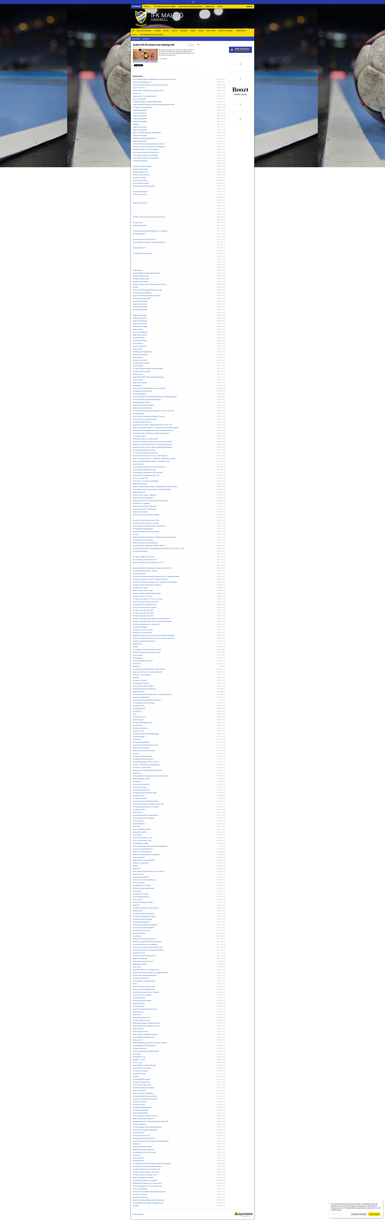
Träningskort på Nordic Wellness (142, 107)
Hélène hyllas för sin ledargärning (142, 408)
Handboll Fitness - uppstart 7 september (144, 495)
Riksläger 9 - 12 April (139, 1059)
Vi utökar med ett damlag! (140, 1071)
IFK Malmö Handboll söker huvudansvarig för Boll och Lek (149, 284)
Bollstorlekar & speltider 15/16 (141, 1017)
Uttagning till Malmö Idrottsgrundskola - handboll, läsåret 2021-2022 (152, 568)
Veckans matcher (138, 329)
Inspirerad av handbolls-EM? (141, 697)
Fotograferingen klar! (139, 823)
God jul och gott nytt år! (139, 113)
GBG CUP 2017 (137, 773)
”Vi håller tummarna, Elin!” (140, 1048)
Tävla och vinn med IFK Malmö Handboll (144, 955)
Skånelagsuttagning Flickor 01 (141, 922)
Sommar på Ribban (138, 1158)
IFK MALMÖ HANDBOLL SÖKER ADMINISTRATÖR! (147, 102)
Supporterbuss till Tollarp (140, 301)
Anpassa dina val (336, 1214)
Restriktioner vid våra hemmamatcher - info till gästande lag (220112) (152, 444)
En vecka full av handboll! (140, 360)
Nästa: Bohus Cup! (138, 720)
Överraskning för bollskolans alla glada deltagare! (147, 1166)
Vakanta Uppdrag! (138, 1028)
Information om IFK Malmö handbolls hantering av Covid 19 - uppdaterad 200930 (156, 576)
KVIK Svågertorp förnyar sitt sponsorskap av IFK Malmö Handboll (152, 489)
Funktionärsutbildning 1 (139, 394)
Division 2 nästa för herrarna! (141, 183)
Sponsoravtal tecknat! (139, 933)
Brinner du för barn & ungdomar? (142, 995)
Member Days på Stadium (140, 169)
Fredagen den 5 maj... (139, 795)
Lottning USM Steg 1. (139, 1132)
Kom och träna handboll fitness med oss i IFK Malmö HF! (149, 467)
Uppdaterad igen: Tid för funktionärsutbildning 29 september (150, 1121)
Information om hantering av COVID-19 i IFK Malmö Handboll (150, 579)
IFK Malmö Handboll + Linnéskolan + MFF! (145, 1175)
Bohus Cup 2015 (137, 1040)
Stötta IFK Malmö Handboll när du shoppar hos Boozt (148, 90)
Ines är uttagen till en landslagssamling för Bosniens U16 (149, 526)
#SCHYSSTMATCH (138, 464)
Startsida (137, 6)
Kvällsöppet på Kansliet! (140, 964)
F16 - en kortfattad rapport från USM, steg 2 (145, 453)
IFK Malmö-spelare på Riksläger (142, 293)
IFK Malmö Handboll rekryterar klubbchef (145, 138)
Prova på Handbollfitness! (140, 332)
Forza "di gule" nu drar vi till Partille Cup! (144, 880)
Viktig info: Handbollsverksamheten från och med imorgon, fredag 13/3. (153, 638)
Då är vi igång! (137, 1054)
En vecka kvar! (137, 663)
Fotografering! (137, 936)
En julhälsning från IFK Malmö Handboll (144, 450)
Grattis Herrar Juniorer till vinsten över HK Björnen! (147, 941)
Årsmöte (135, 287)
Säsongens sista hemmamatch (142, 298)
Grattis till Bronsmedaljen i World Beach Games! (146, 652)
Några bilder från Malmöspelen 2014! (143, 1149)
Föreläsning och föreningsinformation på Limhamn (147, 770)
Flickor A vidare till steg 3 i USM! (142, 840)
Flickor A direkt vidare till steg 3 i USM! (144, 986)
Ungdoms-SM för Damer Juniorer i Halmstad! (146, 992)
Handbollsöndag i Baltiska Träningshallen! (145, 925)
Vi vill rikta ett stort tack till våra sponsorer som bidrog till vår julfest (152, 694)
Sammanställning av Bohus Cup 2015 (143, 1037)
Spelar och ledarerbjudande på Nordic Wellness (147, 295)
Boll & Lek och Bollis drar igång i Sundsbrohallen (147, 132)
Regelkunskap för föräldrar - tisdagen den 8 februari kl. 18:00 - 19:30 (152, 425)
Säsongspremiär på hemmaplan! (142, 1107)
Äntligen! (135, 866)
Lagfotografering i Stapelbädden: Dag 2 (144, 470)
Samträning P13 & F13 (139, 248)
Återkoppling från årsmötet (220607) (143, 405)
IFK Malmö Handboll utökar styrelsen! (143, 1087)
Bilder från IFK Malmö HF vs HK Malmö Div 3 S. (146, 970)
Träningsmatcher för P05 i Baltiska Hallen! (145, 793)
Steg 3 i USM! (137, 967)
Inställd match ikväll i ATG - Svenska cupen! (145, 439)
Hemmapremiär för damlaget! (141, 363)
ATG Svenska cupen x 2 (139, 436)
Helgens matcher (138, 349)
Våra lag (147, 6)
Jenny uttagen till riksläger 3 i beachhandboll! (146, 158)
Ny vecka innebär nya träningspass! (143, 540)
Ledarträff (136, 677)
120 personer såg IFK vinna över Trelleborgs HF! (146, 1169)
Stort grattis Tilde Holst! (139, 798)
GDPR (134, 714)
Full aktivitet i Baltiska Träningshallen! (143, 913)
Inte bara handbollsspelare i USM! (142, 722)
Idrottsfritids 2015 (138, 1012)
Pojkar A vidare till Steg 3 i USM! (142, 1085)
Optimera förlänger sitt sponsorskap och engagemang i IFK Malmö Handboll (155, 486)
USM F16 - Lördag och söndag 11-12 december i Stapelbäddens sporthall (154, 458)
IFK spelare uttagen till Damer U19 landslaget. (146, 807)
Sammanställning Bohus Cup (141, 896)
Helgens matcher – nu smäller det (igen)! (144, 96)
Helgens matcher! (138, 374)
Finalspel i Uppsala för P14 (140, 172)
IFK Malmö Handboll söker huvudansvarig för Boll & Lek (149, 217)
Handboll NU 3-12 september (141, 503)
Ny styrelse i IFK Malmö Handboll (142, 1146)
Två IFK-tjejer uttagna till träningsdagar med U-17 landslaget (150, 231)
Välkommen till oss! (138, 731)
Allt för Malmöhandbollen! (140, 1113)
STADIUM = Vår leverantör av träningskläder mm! (147, 764)
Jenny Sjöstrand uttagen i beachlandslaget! (145, 155)
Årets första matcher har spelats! (142, 919)
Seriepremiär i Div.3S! (139, 1104)
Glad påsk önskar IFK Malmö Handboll (144, 186)
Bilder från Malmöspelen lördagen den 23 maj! (146, 1026)
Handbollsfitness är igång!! (140, 843)
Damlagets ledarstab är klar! (141, 276)
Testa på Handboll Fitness (140, 512)
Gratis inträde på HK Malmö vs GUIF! (143, 961)
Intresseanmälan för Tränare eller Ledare (144, 1152)
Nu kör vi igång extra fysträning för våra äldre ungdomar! (149, 242)
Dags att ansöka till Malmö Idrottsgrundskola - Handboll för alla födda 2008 (155, 582)
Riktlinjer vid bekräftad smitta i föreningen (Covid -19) (148, 562)
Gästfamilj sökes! (138, 911)
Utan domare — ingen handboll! (142, 767)
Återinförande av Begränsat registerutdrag (145, 1130)
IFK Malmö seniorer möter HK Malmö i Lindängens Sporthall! (150, 972)
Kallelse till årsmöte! (138, 1161)
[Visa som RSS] (198, 45)
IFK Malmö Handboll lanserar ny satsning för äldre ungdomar (150, 85)
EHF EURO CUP (137, 711)
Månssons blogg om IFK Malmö (142, 1000)
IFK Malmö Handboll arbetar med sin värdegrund (147, 585)
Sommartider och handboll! (141, 877)
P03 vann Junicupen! (139, 882)
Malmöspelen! (137, 891)
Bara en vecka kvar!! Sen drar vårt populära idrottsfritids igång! (151, 1141)
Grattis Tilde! (136, 826)
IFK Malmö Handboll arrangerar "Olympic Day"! (146, 1172)
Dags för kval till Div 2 (139, 87)
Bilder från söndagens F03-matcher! (143, 1177)
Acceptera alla (374, 1214)
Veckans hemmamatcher (140, 121)
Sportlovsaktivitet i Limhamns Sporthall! (144, 1065)
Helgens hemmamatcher (140, 110)
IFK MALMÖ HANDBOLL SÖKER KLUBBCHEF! (146, 149)
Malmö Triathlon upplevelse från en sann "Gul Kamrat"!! (148, 871)
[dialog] (356, 1209)
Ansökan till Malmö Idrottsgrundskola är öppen (146, 273)
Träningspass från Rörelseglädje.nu (143, 528)
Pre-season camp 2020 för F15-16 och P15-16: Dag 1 (148, 599)
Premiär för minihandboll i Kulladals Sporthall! (146, 1051)
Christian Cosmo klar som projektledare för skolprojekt (149, 146)
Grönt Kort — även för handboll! (142, 675)
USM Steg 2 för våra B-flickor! (141, 1082)
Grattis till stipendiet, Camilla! (141, 778)
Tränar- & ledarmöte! (139, 857)
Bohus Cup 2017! (138, 812)
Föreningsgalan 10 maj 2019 (141, 683)
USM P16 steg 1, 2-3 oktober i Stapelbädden (145, 481)
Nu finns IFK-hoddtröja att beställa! (143, 902)
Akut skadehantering (139, 234)
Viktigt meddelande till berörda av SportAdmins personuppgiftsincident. (154, 104)
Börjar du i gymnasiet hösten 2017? (143, 849)
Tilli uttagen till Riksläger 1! (140, 191)
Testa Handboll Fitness (139, 573)
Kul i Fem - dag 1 (137, 1062)
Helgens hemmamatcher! (140, 354)
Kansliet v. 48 (136, 93)
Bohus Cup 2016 (137, 899)
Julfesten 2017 (137, 739)
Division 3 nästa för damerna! (141, 175)
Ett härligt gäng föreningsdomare (142, 352)
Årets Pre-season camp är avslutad (143, 590)
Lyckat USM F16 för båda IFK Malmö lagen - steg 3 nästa (149, 388)
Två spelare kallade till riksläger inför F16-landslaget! (148, 368)
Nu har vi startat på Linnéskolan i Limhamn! (145, 1116)
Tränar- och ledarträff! (139, 1090)
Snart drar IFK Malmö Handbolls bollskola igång (147, 593)
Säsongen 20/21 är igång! (140, 587)
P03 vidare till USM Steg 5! (140, 728)
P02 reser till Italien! (138, 1006)
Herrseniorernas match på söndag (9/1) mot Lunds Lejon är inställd (152, 441)
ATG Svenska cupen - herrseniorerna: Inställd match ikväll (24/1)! (151, 433)
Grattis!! (135, 984)
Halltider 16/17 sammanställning (142, 852)
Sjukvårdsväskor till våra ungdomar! (143, 759)
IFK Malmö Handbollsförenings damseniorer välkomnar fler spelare (152, 621)
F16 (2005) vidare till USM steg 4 (142, 422)
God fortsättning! (138, 343)
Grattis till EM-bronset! (139, 1073)
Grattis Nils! (136, 666)
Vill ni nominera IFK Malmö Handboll (143, 686)
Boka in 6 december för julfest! (142, 829)
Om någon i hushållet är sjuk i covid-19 (144, 557)
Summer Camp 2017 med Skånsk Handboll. (145, 801)
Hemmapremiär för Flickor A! (141, 978)
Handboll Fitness (138, 270)
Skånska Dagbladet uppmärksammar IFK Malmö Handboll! (150, 1043)
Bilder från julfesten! (138, 691)
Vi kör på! (135, 534)
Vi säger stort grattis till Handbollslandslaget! (146, 734)
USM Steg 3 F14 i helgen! (140, 326)
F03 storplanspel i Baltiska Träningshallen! (145, 1180)
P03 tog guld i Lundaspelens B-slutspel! (144, 916)
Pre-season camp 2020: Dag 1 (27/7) (143, 616)
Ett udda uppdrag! (138, 821)
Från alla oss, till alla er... (140, 809)
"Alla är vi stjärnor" (138, 655)
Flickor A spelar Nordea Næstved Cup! (144, 989)
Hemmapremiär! (137, 385)
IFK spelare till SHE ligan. (140, 787)
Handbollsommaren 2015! (140, 1031)
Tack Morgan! (137, 781)
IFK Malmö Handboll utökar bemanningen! (145, 1096)
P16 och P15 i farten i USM (140, 478)
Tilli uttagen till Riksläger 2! (140, 161)
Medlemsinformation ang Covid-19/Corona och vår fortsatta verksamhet (153, 635)
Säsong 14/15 (137, 1155)
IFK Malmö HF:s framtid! (140, 680)
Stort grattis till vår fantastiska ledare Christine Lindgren (149, 669)
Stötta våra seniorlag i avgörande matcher (145, 419)
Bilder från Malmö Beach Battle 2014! (143, 1118)
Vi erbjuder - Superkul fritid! (140, 863)
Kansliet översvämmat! (139, 1124)
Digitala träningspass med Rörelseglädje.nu (145, 543)
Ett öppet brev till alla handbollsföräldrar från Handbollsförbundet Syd (153, 430)
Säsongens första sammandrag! (142, 756)
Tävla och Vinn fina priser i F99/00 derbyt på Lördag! (148, 947)
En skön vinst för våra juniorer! (141, 930)
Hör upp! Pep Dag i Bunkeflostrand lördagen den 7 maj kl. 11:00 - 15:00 (153, 411)
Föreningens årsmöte (139, 708)
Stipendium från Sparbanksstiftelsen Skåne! (145, 745)
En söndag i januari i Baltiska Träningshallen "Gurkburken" (149, 1191)
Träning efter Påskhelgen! (140, 627)
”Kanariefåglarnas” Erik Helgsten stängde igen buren (148, 1203)
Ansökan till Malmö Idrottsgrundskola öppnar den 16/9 (149, 144)
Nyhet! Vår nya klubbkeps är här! (142, 82)
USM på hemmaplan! (139, 337)
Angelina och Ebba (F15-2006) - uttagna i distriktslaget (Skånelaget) (152, 447)
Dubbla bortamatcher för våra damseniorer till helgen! (148, 950)
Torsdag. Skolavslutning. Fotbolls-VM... (144, 1138)
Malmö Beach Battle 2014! (140, 1197)
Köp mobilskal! (137, 835)
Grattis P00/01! (137, 1014)
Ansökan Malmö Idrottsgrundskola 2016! (145, 975)
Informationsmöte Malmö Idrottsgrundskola (145, 815)
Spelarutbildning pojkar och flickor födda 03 (146, 762)
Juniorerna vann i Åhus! (139, 1102)
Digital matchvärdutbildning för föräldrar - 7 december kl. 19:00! (151, 461)
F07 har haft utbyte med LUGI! (141, 790)
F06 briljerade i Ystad (139, 953)
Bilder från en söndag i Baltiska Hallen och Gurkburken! (149, 1200)
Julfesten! (136, 646)
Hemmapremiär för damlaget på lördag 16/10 (146, 475)
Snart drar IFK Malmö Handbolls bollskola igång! (147, 399)
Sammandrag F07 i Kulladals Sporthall (144, 981)
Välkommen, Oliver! (138, 874)
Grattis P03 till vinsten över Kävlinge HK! (153, 45)
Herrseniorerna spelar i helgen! (141, 371)
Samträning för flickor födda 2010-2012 (144, 239)
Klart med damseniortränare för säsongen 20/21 (147, 624)
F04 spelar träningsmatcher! (141, 1110)
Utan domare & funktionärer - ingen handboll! (146, 908)
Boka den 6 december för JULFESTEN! (144, 750)
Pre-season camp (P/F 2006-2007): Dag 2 (144, 604)
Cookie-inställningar (138, 1214)
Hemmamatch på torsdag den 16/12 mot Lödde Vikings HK (150, 455)
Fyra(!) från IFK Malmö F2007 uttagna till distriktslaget (148, 377)
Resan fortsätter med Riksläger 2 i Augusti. (145, 1034)
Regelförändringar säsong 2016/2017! (144, 860)
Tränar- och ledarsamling (140, 1189)
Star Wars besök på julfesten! (141, 742)
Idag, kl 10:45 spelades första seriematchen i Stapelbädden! (150, 846)
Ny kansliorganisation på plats (141, 402)
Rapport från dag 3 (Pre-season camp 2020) (145, 602)
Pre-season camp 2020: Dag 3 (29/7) (143, 610)
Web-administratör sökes (140, 551)
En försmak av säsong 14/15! (141, 1135)
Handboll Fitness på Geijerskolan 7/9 (143, 498)
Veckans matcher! (138, 366)
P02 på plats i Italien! (139, 1003)
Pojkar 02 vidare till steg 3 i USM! (142, 837)
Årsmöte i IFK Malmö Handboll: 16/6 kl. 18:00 (146, 520)
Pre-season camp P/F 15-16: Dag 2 (143, 596)
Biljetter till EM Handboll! (140, 832)
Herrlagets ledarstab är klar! (141, 278)
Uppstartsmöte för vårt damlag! (142, 1068)
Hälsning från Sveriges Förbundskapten (144, 689)
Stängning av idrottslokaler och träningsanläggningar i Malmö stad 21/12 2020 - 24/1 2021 (159, 548)
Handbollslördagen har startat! (141, 1079)
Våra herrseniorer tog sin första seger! (144, 703)
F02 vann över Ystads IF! (140, 1194)
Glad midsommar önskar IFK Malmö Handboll (146, 514)
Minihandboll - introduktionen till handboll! (145, 1099)
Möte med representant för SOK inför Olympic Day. (147, 1186)
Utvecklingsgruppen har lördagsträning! (144, 1045)
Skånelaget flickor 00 (139, 1057)
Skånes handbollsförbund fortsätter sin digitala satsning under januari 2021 (154, 537)
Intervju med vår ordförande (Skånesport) (145, 506)
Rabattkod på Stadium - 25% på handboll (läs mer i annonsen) (151, 500)
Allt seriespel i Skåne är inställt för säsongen (146, 523)
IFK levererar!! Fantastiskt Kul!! (141, 784)
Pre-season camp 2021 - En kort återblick (144, 509)
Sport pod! (136, 753)
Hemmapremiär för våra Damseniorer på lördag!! (147, 700)
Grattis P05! (136, 905)
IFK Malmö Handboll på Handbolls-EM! (144, 641)
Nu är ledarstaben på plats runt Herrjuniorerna (146, 152)
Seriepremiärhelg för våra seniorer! (143, 661)
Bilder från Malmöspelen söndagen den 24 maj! (146, 1023)
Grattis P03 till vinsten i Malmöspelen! (143, 888)
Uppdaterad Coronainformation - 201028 (144, 571)
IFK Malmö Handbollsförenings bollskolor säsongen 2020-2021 (151, 618)
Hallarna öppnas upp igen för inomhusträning (146, 531)
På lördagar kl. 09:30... (139, 705)
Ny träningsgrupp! (138, 658)
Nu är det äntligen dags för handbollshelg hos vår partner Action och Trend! (154, 79)
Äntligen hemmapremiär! (140, 484)
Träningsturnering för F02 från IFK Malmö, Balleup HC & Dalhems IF (152, 1163)
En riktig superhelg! (138, 413)
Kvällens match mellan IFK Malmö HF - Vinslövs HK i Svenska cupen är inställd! (155, 427)
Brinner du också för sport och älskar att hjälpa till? (147, 672)
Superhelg (136, 124)
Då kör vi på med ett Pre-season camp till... (145, 607)
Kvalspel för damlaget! (139, 177)
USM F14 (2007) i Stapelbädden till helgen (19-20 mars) (149, 416)
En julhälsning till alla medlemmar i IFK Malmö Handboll (149, 545)
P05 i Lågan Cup (137, 725)
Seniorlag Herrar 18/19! (139, 717)
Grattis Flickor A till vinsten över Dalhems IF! (145, 944)
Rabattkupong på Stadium (140, 281)
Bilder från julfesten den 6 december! (143, 818)
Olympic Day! (136, 1144)
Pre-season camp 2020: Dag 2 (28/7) (143, 613)
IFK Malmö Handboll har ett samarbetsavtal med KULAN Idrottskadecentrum (155, 396)
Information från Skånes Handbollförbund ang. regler (148, 804)
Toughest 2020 (137, 644)
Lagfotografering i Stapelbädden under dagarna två (148, 472)
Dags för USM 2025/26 (139, 99)
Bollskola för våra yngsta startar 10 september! (146, 854)
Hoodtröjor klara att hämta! (140, 894)
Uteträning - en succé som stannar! (143, 630)
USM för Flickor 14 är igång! (141, 748)
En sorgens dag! (137, 222)
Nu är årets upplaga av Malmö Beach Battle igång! (147, 1127)
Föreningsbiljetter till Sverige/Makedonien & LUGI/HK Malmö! (150, 776)
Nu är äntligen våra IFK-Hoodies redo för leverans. (147, 649)
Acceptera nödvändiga (359, 1214)
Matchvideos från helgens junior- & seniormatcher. (147, 1183)
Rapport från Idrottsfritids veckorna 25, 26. (145, 1009)
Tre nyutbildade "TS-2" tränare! (141, 885)
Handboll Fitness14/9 (139, 492)
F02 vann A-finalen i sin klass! (141, 1020)
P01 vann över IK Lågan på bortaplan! (143, 927)
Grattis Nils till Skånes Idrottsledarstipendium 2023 (147, 290)
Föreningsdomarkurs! (139, 998)
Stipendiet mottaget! (139, 736)
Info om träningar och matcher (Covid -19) (145, 559)
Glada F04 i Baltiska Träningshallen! (143, 1093)
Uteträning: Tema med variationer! (142, 632)
